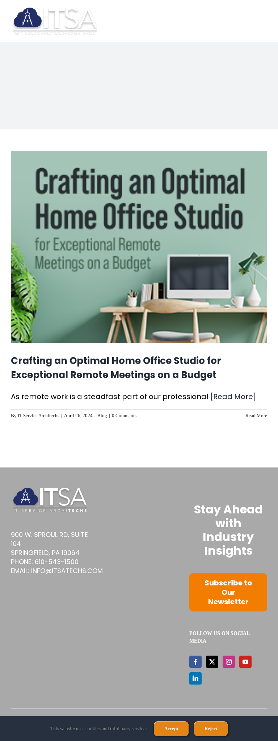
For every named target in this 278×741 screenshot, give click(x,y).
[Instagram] (229, 662)
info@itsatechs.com (67, 570)
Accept (171, 728)
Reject (211, 728)
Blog (102, 415)
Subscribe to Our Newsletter (228, 592)
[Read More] (233, 396)
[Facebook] (195, 662)
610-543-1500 (57, 561)
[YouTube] (245, 662)
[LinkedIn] (195, 678)
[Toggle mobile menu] (263, 21)
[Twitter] (212, 662)
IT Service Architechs (38, 415)
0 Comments (124, 415)
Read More (256, 415)
